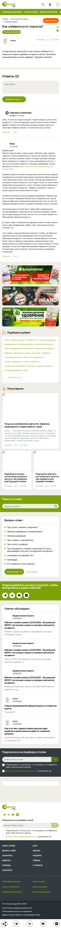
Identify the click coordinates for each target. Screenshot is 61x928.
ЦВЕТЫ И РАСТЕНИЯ (48, 12)
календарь (12, 559)
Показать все (14, 377)
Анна (12, 143)
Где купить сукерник (17, 544)
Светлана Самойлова (21, 112)
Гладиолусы (31, 340)
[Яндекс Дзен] (26, 595)
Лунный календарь (46, 340)
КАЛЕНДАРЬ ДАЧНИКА (12, 12)
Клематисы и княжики (43, 348)
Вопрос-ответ (13, 520)
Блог (35, 845)
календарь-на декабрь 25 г (20, 555)
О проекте (37, 865)
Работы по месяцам (44, 344)
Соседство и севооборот (15, 366)
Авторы (36, 850)
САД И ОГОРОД (30, 12)
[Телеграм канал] (5, 595)
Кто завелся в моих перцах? (21, 564)
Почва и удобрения (12, 361)
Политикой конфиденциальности (22, 771)
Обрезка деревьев (16, 536)
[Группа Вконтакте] (12, 595)
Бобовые (8, 353)
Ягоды (25, 370)
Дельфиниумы (10, 344)
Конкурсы (7, 855)
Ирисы (7, 348)
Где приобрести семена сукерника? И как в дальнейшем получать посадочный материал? (30, 549)
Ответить (6, 132)
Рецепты (6, 860)
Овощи (49, 366)
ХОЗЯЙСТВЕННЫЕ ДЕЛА (12, 891)
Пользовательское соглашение (17, 911)
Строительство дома (13, 357)
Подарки (37, 855)
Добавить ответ (13, 99)
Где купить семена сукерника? (22, 527)
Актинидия (36, 353)
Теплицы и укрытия (36, 366)
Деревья (46, 353)
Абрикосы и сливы (22, 353)
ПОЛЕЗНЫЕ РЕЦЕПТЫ (42, 891)
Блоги (6, 340)
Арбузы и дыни (17, 340)
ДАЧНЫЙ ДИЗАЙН (40, 886)
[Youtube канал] (19, 595)
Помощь (6, 865)
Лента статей (8, 845)
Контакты (7, 870)
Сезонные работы (26, 344)
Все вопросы (32, 571)
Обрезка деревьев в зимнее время (24, 531)
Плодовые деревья (11, 31)
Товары (36, 860)
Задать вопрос (51, 20)
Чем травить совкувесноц (20, 540)
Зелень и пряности (31, 361)
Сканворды (29, 914)
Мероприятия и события (22, 348)
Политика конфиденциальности (17, 908)
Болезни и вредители (33, 357)
